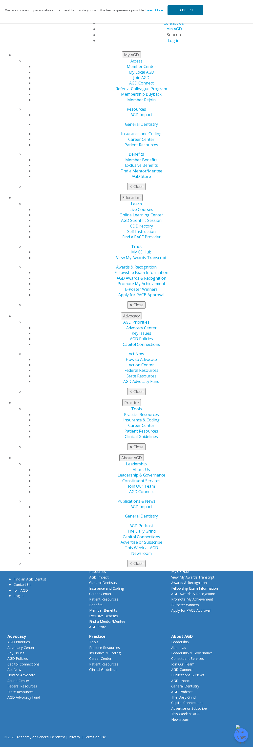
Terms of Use (95, 737)
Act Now (136, 353)
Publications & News (136, 501)
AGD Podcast (141, 525)
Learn (136, 204)
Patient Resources (141, 144)
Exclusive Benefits (141, 165)
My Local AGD (141, 72)
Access (136, 61)
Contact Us (22, 584)
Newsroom (141, 553)
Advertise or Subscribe (141, 542)
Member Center (141, 66)
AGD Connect (141, 83)
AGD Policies (141, 338)
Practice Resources (141, 414)
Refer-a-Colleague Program (141, 88)
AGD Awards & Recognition (141, 278)
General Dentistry (141, 124)
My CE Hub (141, 252)
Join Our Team (141, 486)
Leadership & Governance (141, 475)
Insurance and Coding (141, 133)
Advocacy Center (141, 328)
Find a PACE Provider (141, 237)
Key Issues (141, 333)
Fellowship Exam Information (141, 272)
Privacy (74, 737)
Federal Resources (141, 370)
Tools (136, 409)
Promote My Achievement (141, 283)
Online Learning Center (141, 215)
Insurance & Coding (141, 420)
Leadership (136, 464)
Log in (18, 595)
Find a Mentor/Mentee (141, 171)
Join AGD (141, 77)
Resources (136, 109)
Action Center (141, 365)
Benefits (136, 154)
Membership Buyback (141, 94)
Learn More (154, 10)
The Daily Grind (141, 531)
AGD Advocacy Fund (141, 381)
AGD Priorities (136, 322)
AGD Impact (141, 114)
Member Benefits (141, 160)
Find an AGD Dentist (30, 579)
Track (136, 246)
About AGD (182, 636)
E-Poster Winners (141, 289)
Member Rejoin (141, 100)
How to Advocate (141, 359)
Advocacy (16, 636)
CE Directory (141, 226)
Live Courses (141, 209)
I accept (185, 10)
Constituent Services (141, 480)
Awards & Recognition (136, 267)
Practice (97, 636)
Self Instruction (141, 231)
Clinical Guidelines (141, 436)
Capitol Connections (141, 344)
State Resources (141, 376)
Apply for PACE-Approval (141, 294)
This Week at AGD (141, 547)
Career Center (141, 139)
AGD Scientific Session (141, 220)
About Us (141, 469)
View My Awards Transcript (141, 257)
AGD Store (141, 176)
